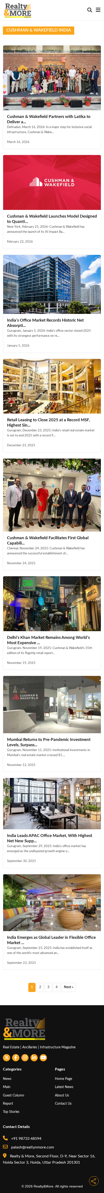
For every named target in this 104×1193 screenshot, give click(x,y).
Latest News (64, 1087)
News (7, 1079)
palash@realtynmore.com (32, 1147)
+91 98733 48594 (25, 1139)
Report (8, 1103)
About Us (62, 1095)
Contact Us (63, 1103)
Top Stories (11, 1112)
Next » (68, 987)
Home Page (63, 1079)
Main (6, 1087)
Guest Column (13, 1095)
